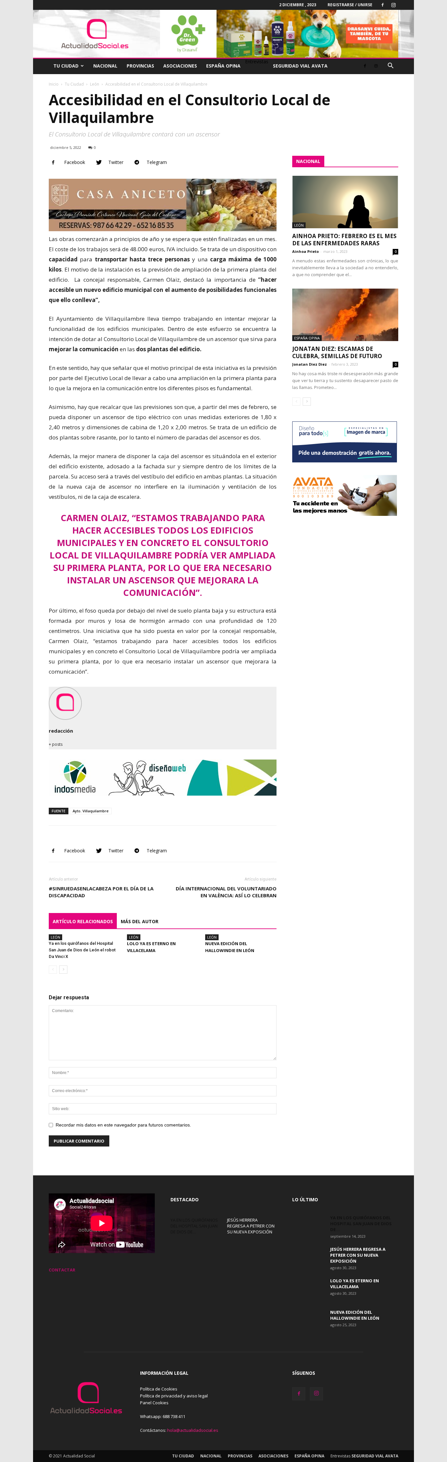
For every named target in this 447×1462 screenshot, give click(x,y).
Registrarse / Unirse (350, 5)
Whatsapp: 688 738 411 (162, 1416)
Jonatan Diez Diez (309, 364)
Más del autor (139, 921)
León (94, 84)
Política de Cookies (158, 1389)
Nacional (105, 66)
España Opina (223, 66)
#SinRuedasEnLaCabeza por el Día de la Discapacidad (101, 892)
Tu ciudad (66, 66)
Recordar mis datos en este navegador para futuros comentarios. (123, 1124)
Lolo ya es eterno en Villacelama (354, 1283)
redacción (61, 730)
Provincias (140, 66)
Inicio (54, 84)
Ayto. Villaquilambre (91, 810)
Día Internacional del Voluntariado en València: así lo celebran (226, 892)
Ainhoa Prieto (305, 251)
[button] (390, 66)
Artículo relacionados (83, 921)
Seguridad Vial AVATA (300, 66)
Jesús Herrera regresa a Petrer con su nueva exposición (251, 1226)
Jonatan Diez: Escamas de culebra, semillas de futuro (337, 352)
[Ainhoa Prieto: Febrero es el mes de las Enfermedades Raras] (345, 202)
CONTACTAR (62, 1270)
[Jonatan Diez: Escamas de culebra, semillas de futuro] (345, 315)
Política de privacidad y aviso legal (174, 1396)
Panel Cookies (154, 1403)
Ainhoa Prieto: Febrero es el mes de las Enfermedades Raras (344, 239)
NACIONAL (308, 161)
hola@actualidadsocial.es (192, 1430)
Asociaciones (180, 66)
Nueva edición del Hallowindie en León (354, 1315)
